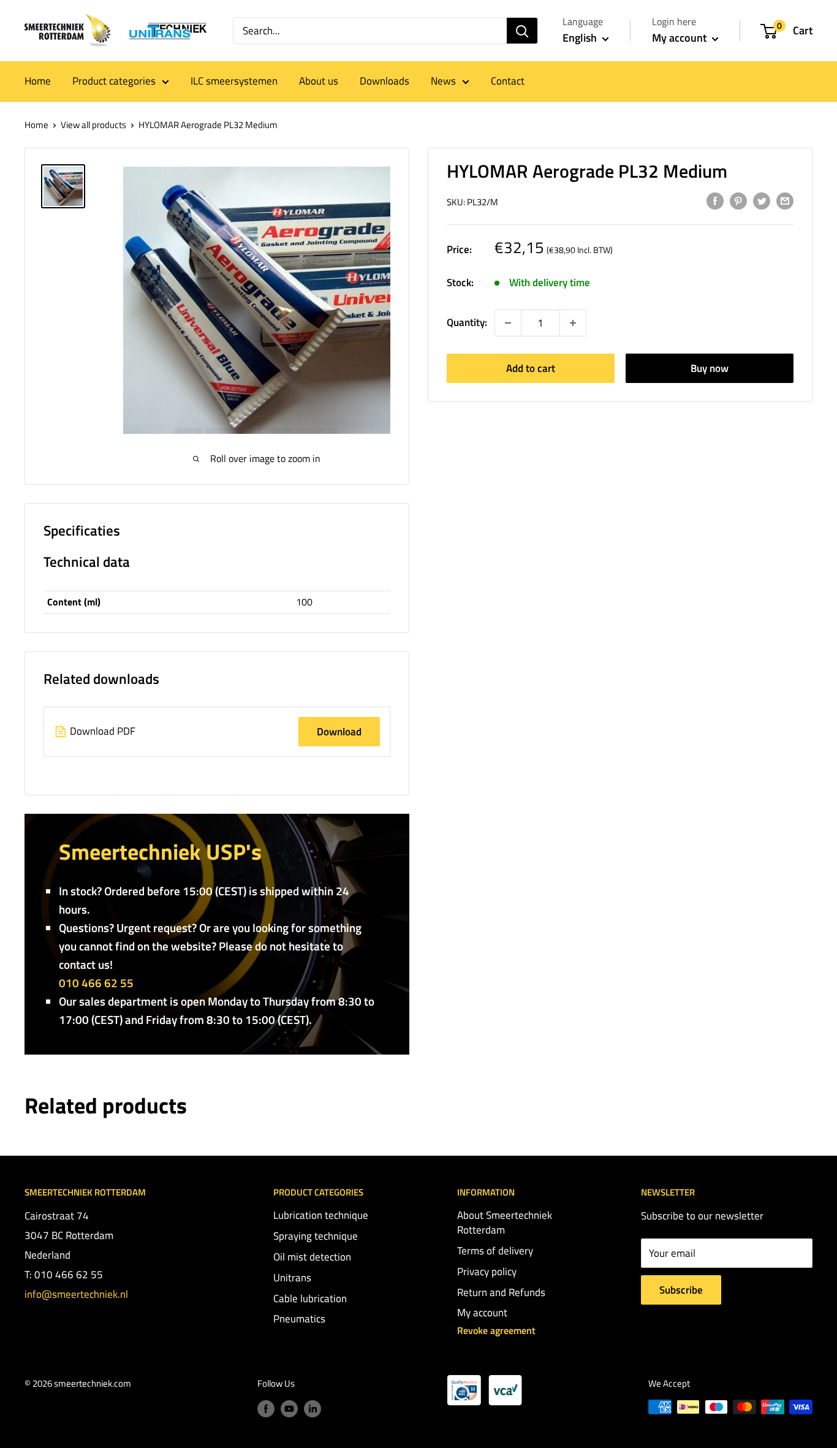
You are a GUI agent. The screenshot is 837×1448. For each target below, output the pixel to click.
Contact (508, 81)
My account (680, 37)
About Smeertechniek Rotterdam (504, 1222)
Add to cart (530, 368)
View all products (93, 125)
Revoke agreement (496, 1330)
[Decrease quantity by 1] (508, 323)
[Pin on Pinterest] (738, 201)
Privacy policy (487, 1271)
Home (38, 81)
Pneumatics (299, 1319)
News (443, 81)
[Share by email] (784, 201)
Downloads (384, 81)
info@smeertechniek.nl (76, 1294)
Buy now (710, 368)
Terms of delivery (495, 1251)
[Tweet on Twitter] (761, 201)
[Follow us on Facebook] (266, 1408)
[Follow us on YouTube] (289, 1408)
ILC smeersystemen (234, 81)
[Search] (522, 31)
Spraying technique (315, 1236)
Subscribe (681, 1290)
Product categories (114, 81)
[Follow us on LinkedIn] (312, 1408)
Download (339, 732)
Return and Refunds (501, 1292)
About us (318, 81)
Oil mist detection (312, 1257)
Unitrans (292, 1278)
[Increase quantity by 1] (573, 323)
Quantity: (467, 322)
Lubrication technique (320, 1215)
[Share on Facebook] (715, 201)
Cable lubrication (310, 1298)
